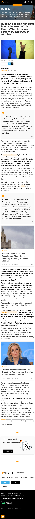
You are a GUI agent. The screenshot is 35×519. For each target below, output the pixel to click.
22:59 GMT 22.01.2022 (7, 38)
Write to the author (12, 70)
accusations (30, 420)
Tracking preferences (17, 498)
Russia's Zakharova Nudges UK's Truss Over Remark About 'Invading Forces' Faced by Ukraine (17, 372)
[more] (32, 136)
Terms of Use (17, 493)
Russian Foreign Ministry (19, 420)
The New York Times (8, 312)
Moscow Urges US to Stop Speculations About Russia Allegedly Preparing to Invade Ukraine (15, 257)
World (3, 478)
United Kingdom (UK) (7, 424)
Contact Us (4, 496)
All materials (4, 70)
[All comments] (2, 516)
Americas (10, 478)
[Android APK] (6, 503)
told (22, 186)
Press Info (10, 493)
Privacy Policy (20, 496)
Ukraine (9, 420)
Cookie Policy (12, 496)
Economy (24, 478)
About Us (3, 493)
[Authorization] (25, 2)
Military (31, 478)
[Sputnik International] (5, 3)
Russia (4, 251)
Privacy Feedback (6, 498)
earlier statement (10, 155)
